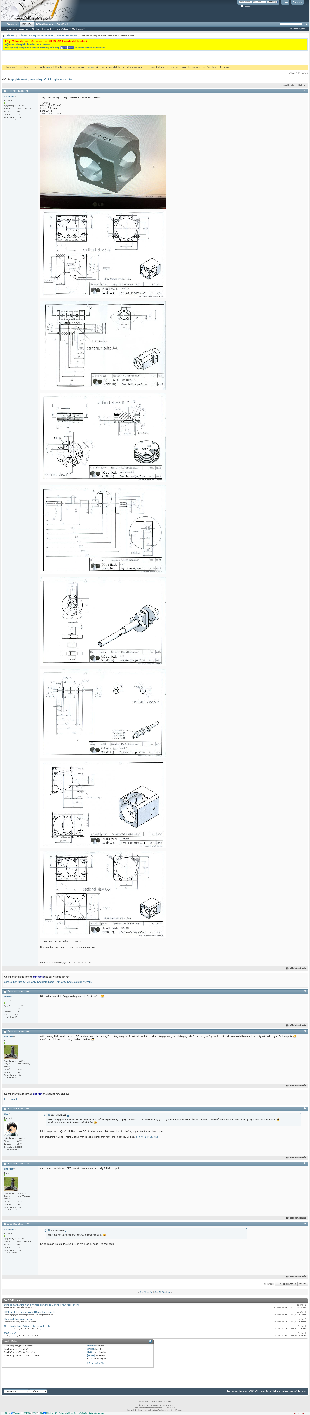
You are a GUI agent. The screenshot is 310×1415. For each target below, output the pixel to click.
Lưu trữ (293, 1391)
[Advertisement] (110, 59)
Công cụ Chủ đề (286, 85)
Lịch (38, 29)
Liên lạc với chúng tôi (237, 1391)
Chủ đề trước (146, 1292)
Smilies (90, 1349)
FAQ (33, 29)
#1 (305, 91)
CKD (33, 982)
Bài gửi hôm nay (44, 24)
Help (285, 2)
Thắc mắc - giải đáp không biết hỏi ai (35, 36)
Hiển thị (300, 85)
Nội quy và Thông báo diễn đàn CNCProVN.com (28, 44)
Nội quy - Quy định (96, 1363)
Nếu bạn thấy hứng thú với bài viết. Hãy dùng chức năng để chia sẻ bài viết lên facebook (55, 48)
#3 (305, 1031)
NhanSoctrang (74, 982)
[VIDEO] (91, 1355)
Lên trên (302, 1284)
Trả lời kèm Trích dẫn (298, 969)
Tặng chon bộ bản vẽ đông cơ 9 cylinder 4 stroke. (27, 1326)
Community (47, 29)
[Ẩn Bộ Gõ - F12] (297, 1414)
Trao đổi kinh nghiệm (67, 36)
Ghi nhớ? (247, 6)
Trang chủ (12, 24)
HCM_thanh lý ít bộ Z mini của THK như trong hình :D (29, 1312)
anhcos (8, 982)
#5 (305, 1163)
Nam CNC (60, 982)
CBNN (26, 982)
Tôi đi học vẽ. (10, 1333)
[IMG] (89, 1352)
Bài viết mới (24, 29)
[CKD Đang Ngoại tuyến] (11, 1129)
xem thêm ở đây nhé (147, 1136)
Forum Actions (62, 29)
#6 (305, 1224)
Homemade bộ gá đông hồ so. (18, 1319)
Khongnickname (45, 982)
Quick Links (77, 29)
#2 (305, 991)
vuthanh (87, 982)
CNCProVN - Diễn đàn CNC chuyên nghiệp (268, 1391)
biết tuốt (17, 982)
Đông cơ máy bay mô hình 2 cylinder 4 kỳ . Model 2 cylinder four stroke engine (41, 1305)
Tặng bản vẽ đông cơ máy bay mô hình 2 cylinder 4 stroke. (41, 79)
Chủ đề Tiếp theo (162, 1292)
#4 (305, 1108)
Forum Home (11, 29)
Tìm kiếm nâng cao (297, 29)
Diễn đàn (26, 24)
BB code (91, 1346)
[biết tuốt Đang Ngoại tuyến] (11, 1052)
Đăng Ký (297, 2)
